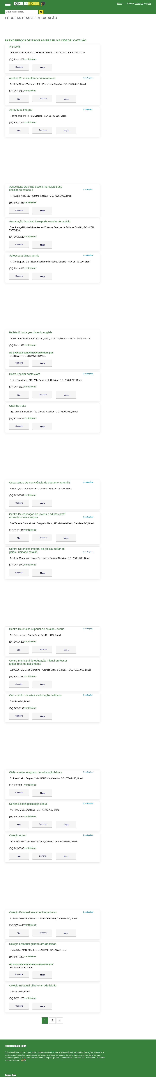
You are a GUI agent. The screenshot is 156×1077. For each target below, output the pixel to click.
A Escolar (15, 46)
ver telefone (30, 59)
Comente (19, 67)
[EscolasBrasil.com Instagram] (8, 1063)
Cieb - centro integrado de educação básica (35, 772)
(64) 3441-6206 (16, 641)
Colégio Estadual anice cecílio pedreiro (33, 912)
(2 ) (87, 78)
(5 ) (87, 552)
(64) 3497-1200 (16, 956)
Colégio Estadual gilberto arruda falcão (32, 943)
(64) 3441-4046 (16, 268)
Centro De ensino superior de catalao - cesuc (36, 629)
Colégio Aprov (17, 835)
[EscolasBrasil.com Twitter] (7, 1063)
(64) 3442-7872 (16, 676)
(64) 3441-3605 (16, 387)
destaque (139, 3)
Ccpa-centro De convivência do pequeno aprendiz (39, 482)
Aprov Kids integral (20, 109)
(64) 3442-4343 (16, 530)
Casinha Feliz (17, 405)
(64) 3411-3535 (16, 848)
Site (18, 99)
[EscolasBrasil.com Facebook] (5, 1063)
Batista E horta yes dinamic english (30, 332)
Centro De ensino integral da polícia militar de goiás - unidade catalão (37, 550)
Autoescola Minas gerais (24, 255)
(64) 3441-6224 (16, 816)
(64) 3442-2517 (16, 236)
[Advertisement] (53, 29)
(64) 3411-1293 (16, 708)
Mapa (42, 67)
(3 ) (87, 482)
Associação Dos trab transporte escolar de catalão (39, 221)
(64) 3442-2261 (16, 122)
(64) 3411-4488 (16, 925)
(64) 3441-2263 (16, 565)
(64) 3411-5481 (16, 418)
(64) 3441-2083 (16, 91)
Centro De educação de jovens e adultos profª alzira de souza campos (37, 516)
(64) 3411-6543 (16, 495)
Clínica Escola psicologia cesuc (28, 803)
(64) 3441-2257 (16, 59)
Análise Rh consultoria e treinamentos (32, 78)
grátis (148, 3)
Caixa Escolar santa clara (24, 374)
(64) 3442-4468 (16, 202)
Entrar (119, 3)
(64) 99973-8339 (17, 785)
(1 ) (87, 109)
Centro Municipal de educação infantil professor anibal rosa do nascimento (38, 662)
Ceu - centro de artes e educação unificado (35, 695)
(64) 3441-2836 (16, 345)
